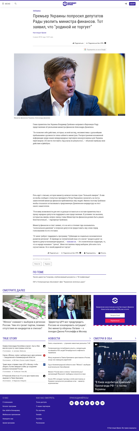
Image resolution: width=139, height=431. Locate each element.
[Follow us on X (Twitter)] (77, 403)
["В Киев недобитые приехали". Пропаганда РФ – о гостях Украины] (114, 367)
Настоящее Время (39, 33)
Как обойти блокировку (11, 410)
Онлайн (38, 414)
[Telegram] (125, 3)
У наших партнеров (43, 406)
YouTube (39, 419)
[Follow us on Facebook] (72, 403)
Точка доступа (41, 402)
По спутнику (40, 410)
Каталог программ (9, 406)
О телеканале (8, 402)
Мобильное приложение (11, 414)
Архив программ (9, 423)
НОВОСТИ (54, 338)
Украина (37, 11)
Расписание (40, 423)
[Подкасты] (102, 403)
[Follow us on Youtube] (82, 403)
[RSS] (97, 403)
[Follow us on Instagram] (87, 403)
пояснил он (71, 241)
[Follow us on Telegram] (92, 403)
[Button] (78, 43)
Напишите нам (8, 419)
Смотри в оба (102, 338)
